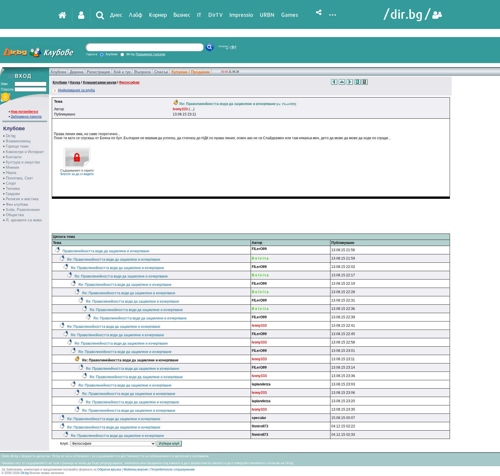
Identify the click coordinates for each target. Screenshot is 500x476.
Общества (15, 215)
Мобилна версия (136, 469)
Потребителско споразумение (172, 469)
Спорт (11, 183)
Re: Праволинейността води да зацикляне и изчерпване (113, 260)
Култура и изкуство (23, 162)
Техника (13, 188)
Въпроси (142, 72)
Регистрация (98, 72)
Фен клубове (17, 204)
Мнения (12, 167)
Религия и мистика (22, 199)
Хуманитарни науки (99, 82)
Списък (161, 72)
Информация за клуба (76, 90)
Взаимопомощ (18, 141)
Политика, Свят (19, 178)
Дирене (76, 72)
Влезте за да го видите (77, 172)
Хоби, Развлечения (23, 209)
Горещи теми (17, 146)
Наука (11, 172)
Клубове (58, 72)
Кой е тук (122, 72)
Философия (129, 82)
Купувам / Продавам (191, 72)
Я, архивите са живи (24, 220)
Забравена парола (26, 117)
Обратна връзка (109, 469)
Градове (13, 194)
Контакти (13, 157)
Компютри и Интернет (25, 152)
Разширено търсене (150, 54)
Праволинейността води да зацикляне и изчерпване (105, 251)
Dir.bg (10, 136)
